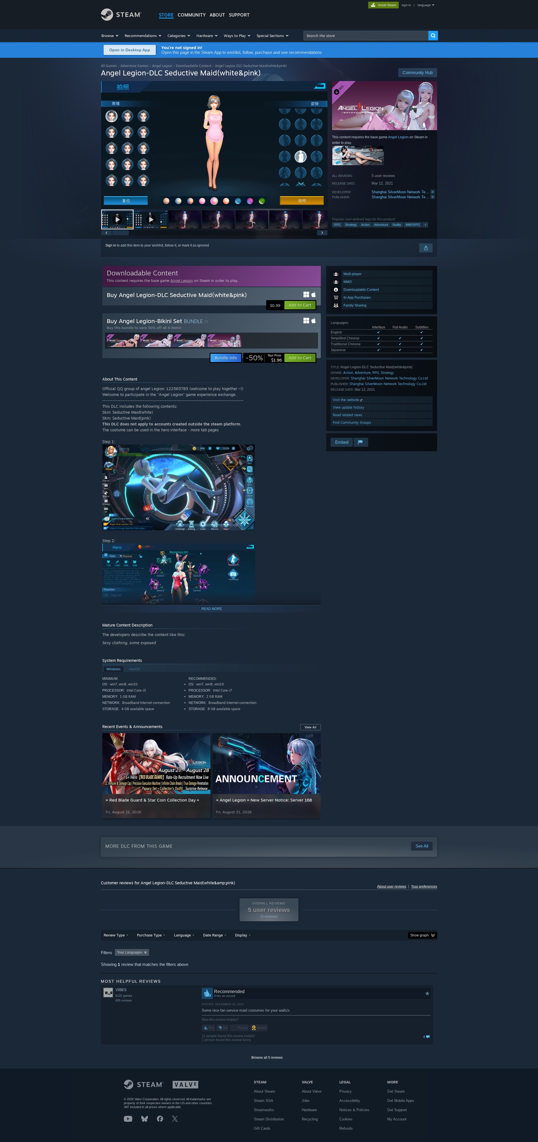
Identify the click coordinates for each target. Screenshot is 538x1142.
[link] (264, 357)
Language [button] (182, 935)
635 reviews (123, 1000)
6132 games (123, 995)
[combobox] (365, 35)
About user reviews (391, 886)
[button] (110, 35)
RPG (337, 224)
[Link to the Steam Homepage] (121, 19)
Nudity (397, 224)
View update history (348, 407)
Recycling (310, 1119)
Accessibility (349, 1101)
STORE (166, 15)
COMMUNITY (192, 15)
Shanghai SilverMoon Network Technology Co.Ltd (412, 192)
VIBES (121, 990)
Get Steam (396, 1091)
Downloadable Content (193, 66)
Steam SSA (263, 1101)
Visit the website (346, 400)
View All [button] (310, 727)
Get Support (397, 1110)
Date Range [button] (213, 935)
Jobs (306, 1101)
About (217, 15)
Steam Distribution (269, 1119)
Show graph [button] (419, 935)
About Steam (264, 1091)
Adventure (381, 224)
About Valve (311, 1091)
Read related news (347, 415)
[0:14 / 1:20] (214, 145)
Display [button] (241, 935)
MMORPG (413, 224)
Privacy (345, 1091)
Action (365, 224)
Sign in (110, 245)
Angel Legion (162, 66)
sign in (406, 5)
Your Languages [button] (129, 952)
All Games (109, 66)
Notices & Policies (354, 1110)
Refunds (346, 1128)
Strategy (351, 224)
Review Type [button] (114, 935)
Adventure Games (134, 66)
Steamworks (264, 1110)
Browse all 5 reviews (267, 1058)
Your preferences (424, 886)
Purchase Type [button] (149, 935)
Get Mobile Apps (400, 1101)
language (424, 5)
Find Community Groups (352, 422)
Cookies (346, 1119)
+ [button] (425, 224)
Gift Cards (262, 1128)
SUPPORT (239, 15)
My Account (397, 1119)
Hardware (309, 1110)
